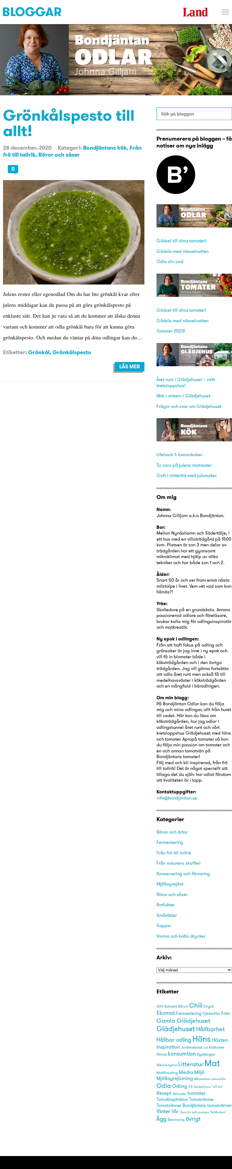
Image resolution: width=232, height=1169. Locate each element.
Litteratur (190, 1064)
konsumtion (182, 1053)
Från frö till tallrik (173, 853)
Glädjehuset (175, 1028)
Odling (179, 1086)
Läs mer (129, 366)
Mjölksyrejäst (169, 884)
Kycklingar (206, 1054)
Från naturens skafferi (178, 863)
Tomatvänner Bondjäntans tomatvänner (194, 1105)
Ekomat (165, 1013)
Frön (225, 1013)
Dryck (209, 1006)
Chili (195, 1005)
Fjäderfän (211, 1013)
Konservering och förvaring (183, 873)
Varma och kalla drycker (180, 936)
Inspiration (168, 1047)
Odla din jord (169, 261)
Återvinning (176, 1120)
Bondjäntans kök (105, 147)
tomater (196, 1093)
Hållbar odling (173, 1039)
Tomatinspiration (172, 1099)
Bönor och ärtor (171, 832)
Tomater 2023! (170, 331)
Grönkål (39, 352)
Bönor (183, 1006)
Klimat (161, 1054)
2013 (159, 1006)
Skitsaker (179, 1093)
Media (186, 1072)
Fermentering (169, 842)
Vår (175, 1111)
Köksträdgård (166, 1065)
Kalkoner (216, 1047)
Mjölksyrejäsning (174, 1078)
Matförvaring (167, 1073)
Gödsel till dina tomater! (181, 240)
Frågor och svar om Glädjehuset (188, 406)
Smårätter (166, 915)
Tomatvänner (201, 1099)
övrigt (193, 1118)
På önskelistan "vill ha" (205, 1087)
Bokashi (170, 1006)
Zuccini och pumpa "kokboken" (203, 1112)
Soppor (163, 925)
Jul (205, 1048)
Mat (212, 1063)
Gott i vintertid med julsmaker (186, 475)
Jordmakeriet (191, 1047)
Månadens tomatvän (210, 1079)
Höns (201, 1039)
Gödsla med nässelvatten (182, 251)
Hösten (220, 1040)
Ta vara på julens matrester (183, 465)
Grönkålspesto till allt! (68, 122)
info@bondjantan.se (176, 798)
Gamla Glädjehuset (183, 1020)
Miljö (199, 1072)
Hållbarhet (210, 1029)
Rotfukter (165, 904)
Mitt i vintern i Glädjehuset (183, 396)
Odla (163, 1085)
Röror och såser (59, 154)
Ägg (161, 1118)
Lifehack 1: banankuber (179, 454)
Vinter (163, 1111)
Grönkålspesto (72, 352)
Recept (163, 1093)
